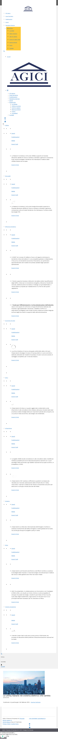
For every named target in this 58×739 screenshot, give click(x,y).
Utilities (7, 125)
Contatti (34, 1)
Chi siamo (8, 13)
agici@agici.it (41, 718)
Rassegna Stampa (10, 25)
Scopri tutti (14, 144)
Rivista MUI (9, 28)
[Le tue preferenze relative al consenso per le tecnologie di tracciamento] (2, 736)
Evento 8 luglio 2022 (14, 39)
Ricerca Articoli (13, 42)
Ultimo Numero (13, 33)
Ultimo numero (16, 106)
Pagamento (3, 738)
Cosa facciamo (9, 16)
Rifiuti (6, 545)
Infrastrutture (8, 428)
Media (13, 140)
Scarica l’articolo (35, 702)
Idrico (6, 377)
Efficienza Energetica (10, 226)
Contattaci (15, 113)
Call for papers (13, 36)
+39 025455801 (33, 718)
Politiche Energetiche (10, 606)
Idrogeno (7, 501)
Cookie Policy (15, 724)
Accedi (8, 56)
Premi (10, 45)
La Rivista (14, 104)
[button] (4, 51)
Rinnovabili (7, 176)
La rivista (11, 30)
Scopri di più (15, 165)
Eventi (7, 22)
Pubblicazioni (9, 19)
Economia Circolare (10, 320)
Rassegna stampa (14, 99)
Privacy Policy (7, 724)
